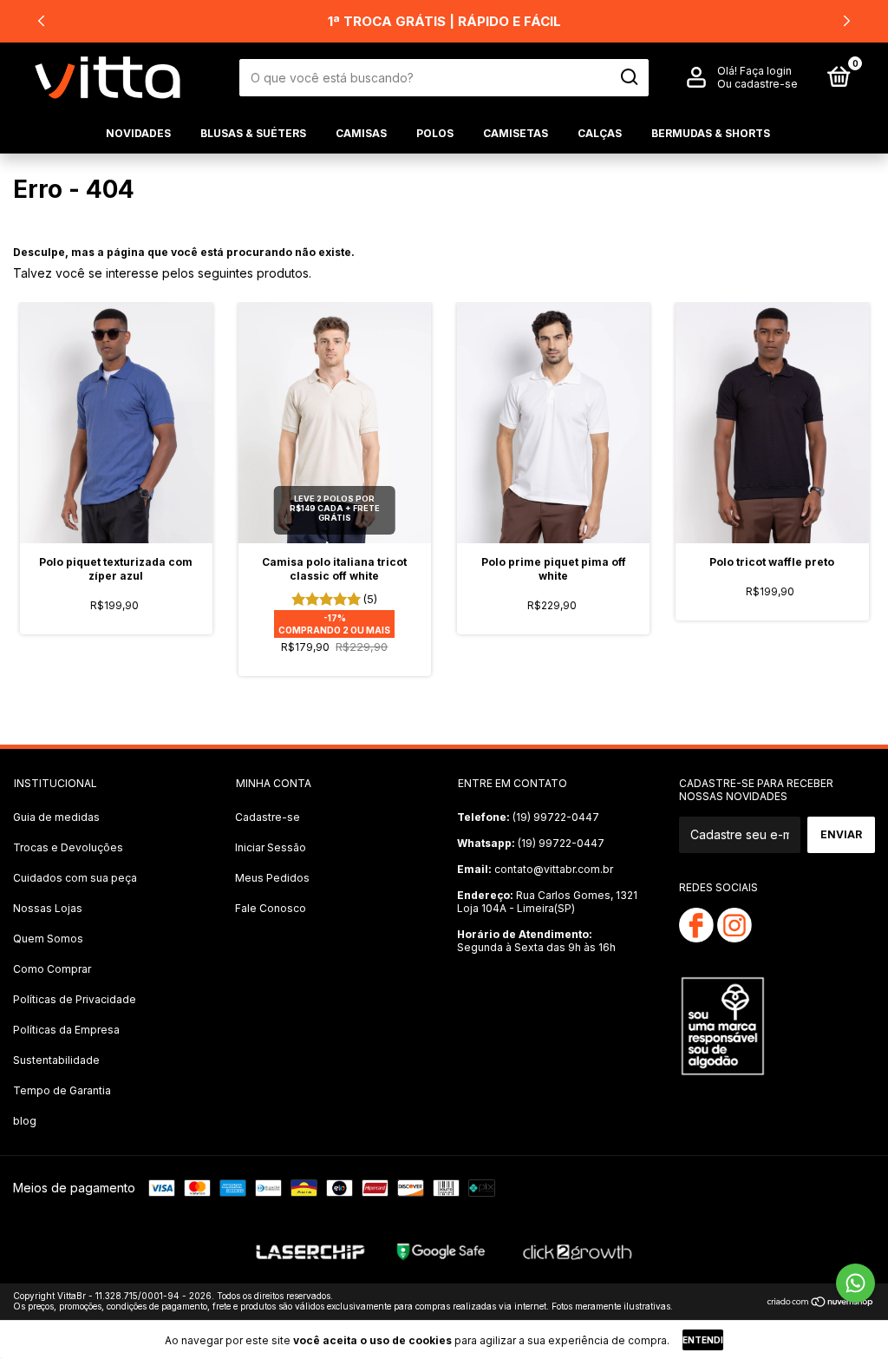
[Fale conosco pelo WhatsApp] (855, 1283)
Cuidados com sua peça (75, 877)
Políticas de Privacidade (74, 999)
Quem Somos (48, 938)
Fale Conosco (270, 908)
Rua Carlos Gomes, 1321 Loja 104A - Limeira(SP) (547, 902)
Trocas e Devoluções (68, 847)
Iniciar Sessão (270, 847)
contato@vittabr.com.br (535, 869)
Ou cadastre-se (757, 83)
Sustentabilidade (56, 1060)
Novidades (138, 133)
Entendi (702, 1340)
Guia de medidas (56, 817)
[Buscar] (628, 77)
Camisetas (515, 133)
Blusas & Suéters (253, 133)
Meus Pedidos (272, 877)
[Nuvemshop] (821, 1303)
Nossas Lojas (47, 908)
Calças (600, 133)
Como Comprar (52, 968)
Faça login (766, 70)
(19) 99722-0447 (528, 817)
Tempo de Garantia (62, 1090)
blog (24, 1120)
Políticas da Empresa (66, 1029)
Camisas (361, 133)
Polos (435, 133)
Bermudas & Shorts (710, 133)
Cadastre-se (267, 817)
